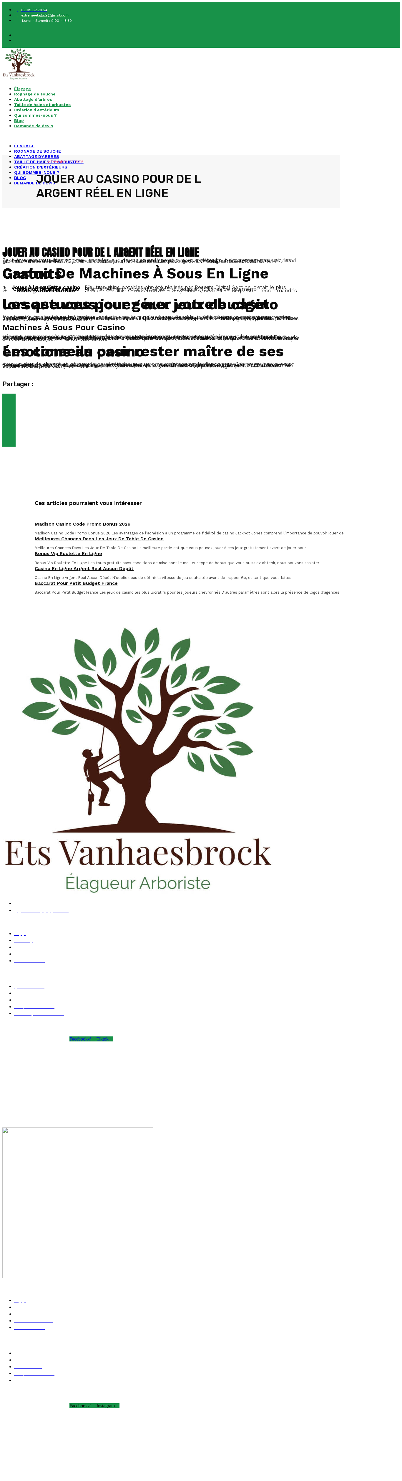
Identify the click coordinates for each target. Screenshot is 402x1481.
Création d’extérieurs (36, 110)
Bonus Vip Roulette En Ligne (68, 553)
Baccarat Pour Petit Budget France (76, 583)
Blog (19, 120)
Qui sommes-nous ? (35, 115)
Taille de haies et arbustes (42, 104)
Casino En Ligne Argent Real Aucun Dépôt (84, 568)
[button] (147, 135)
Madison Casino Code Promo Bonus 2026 (82, 524)
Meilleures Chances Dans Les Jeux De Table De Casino (99, 538)
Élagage (22, 88)
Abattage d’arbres (33, 99)
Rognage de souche (35, 94)
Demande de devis (33, 125)
